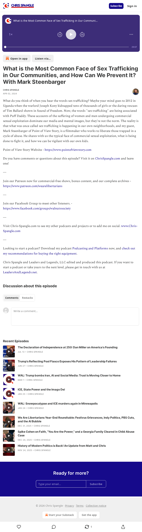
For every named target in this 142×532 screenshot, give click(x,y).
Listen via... (43, 58)
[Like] (19, 527)
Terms (80, 505)
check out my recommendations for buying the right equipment (69, 251)
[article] (71, 351)
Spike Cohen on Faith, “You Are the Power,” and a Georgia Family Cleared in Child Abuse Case (76, 433)
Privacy (69, 505)
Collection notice (96, 505)
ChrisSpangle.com (107, 158)
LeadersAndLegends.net (20, 272)
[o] (9, 351)
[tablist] (19, 298)
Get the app (89, 515)
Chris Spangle (11, 90)
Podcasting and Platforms (90, 248)
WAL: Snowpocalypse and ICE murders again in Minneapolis (58, 403)
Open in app (19, 58)
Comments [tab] (11, 297)
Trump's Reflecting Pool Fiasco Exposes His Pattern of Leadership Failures (67, 361)
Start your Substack (61, 515)
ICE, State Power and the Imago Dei (41, 389)
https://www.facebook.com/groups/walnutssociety (37, 208)
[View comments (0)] (53, 527)
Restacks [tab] (27, 297)
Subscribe (116, 6)
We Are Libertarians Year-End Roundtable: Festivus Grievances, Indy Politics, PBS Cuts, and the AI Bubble (76, 419)
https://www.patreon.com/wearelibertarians (32, 186)
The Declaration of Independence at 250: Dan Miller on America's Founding (68, 347)
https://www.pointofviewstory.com (68, 149)
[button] (10, 34)
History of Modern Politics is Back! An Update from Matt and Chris (62, 445)
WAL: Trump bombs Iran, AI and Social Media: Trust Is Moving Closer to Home (69, 375)
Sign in (132, 6)
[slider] (67, 47)
